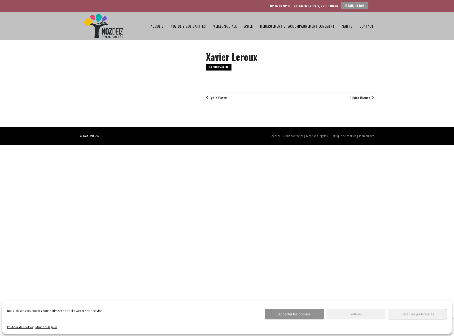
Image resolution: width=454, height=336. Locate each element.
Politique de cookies (20, 327)
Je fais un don (355, 5)
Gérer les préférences (417, 314)
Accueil (275, 136)
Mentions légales (46, 327)
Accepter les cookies (294, 314)
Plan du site (366, 136)
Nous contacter (293, 136)
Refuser (356, 314)
